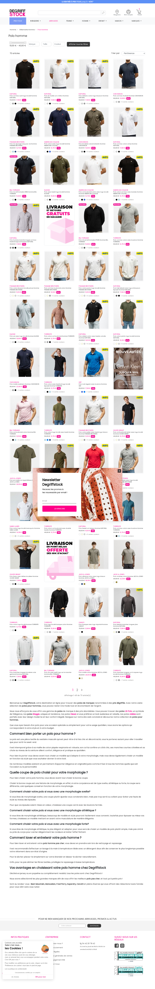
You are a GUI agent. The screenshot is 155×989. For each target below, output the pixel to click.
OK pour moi (40, 977)
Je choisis (15, 977)
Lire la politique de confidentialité (16, 969)
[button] (119, 471)
